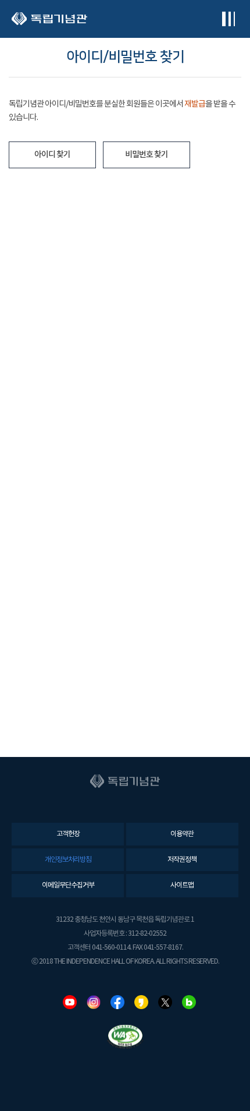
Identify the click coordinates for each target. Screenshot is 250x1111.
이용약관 (182, 834)
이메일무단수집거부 (68, 885)
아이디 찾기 (52, 155)
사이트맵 (182, 885)
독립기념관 (49, 19)
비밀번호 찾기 (146, 155)
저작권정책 (182, 860)
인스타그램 (94, 1002)
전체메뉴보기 (228, 19)
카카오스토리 (141, 1002)
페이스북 (117, 1002)
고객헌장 (68, 834)
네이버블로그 (189, 1002)
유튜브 (70, 1002)
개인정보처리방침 (68, 860)
